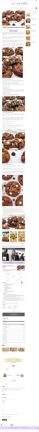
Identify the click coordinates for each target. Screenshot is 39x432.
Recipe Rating (3, 400)
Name (3, 409)
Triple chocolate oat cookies (20, 361)
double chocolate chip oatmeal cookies (19, 359)
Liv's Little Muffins (19, 3)
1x (21, 282)
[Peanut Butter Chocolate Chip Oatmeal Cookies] (5, 349)
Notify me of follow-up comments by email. (7, 416)
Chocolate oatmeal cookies (16, 358)
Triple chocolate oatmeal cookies (13, 362)
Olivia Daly (7, 369)
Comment (3, 403)
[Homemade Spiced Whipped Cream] (22, 375)
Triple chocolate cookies (13, 361)
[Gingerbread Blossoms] (5, 375)
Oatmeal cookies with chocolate (7, 361)
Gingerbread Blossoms (5, 242)
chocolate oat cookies (10, 358)
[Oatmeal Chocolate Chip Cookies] (13, 349)
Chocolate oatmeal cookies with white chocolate (9, 359)
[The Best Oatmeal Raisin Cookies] (21, 349)
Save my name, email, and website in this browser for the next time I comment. (11, 414)
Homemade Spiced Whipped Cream (18, 375)
